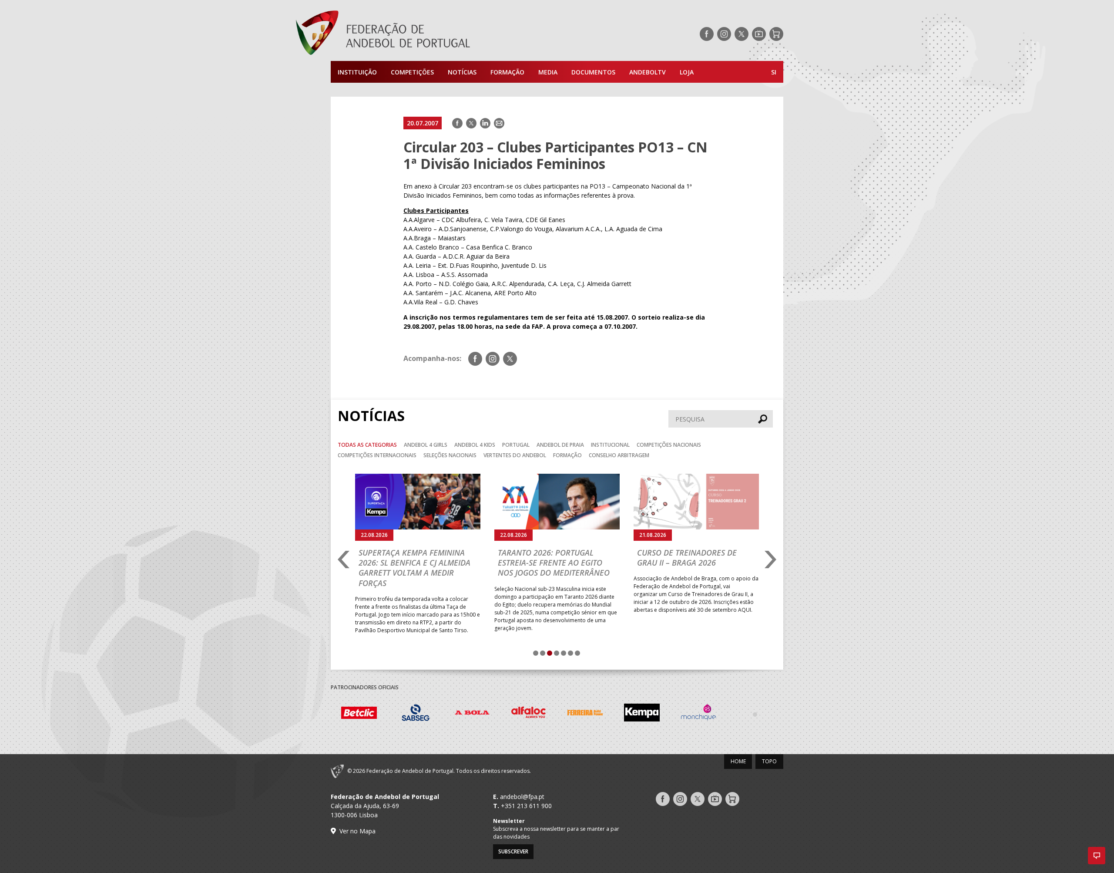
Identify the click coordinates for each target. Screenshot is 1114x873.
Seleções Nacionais (449, 455)
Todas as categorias (367, 444)
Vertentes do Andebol (514, 455)
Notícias (462, 72)
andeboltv (647, 72)
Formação (507, 72)
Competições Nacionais (669, 444)
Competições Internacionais (377, 455)
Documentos (593, 72)
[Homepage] (418, 33)
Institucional (610, 444)
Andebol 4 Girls (425, 444)
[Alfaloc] (529, 714)
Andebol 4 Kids (474, 444)
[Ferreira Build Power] (585, 714)
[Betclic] (359, 714)
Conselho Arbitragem (619, 455)
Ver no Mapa (357, 831)
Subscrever (513, 851)
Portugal (516, 444)
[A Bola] (472, 714)
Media (547, 72)
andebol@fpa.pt (522, 796)
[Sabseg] (415, 714)
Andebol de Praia (560, 444)
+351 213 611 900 (526, 806)
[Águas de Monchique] (698, 714)
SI (773, 72)
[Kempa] (642, 714)
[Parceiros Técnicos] (755, 714)
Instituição (357, 72)
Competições (412, 72)
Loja (687, 72)
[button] (1096, 855)
